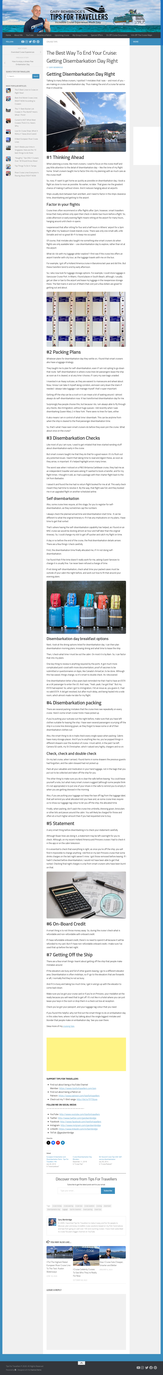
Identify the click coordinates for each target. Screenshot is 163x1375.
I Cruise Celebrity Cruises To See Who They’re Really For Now (85, 1272)
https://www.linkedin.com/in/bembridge (78, 1129)
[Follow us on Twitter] (30, 41)
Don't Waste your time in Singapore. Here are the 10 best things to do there (25, 150)
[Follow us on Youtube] (22, 41)
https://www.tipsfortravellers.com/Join (77, 1088)
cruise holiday (57, 1206)
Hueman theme (36, 1370)
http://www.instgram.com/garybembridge (81, 1125)
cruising (99, 1206)
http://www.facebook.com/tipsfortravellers (80, 1121)
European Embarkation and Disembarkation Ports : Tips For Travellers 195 (57, 1159)
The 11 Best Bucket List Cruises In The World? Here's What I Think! (26, 112)
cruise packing (68, 1206)
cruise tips (78, 1206)
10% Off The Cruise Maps (141, 35)
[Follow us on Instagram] (26, 41)
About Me (18, 35)
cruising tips (68, 1026)
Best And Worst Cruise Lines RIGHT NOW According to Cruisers (26, 101)
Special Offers (97, 35)
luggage (65, 1209)
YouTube (30, 35)
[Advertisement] (86, 1054)
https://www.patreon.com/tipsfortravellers (79, 1095)
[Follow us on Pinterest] (38, 41)
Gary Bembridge (56, 67)
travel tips (98, 1209)
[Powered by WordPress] (15, 1370)
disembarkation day (53, 1209)
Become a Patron (44, 35)
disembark (107, 1206)
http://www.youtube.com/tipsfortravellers (79, 1114)
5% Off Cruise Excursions (116, 35)
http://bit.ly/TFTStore (87, 1099)
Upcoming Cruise (62, 35)
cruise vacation (89, 1206)
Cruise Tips (52, 42)
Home (8, 35)
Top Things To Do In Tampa (25, 166)
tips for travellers (75, 1209)
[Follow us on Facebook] (34, 41)
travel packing (87, 1209)
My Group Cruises (80, 35)
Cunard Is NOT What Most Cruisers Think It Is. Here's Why (25, 123)
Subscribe (108, 1190)
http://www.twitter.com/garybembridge (77, 1118)
